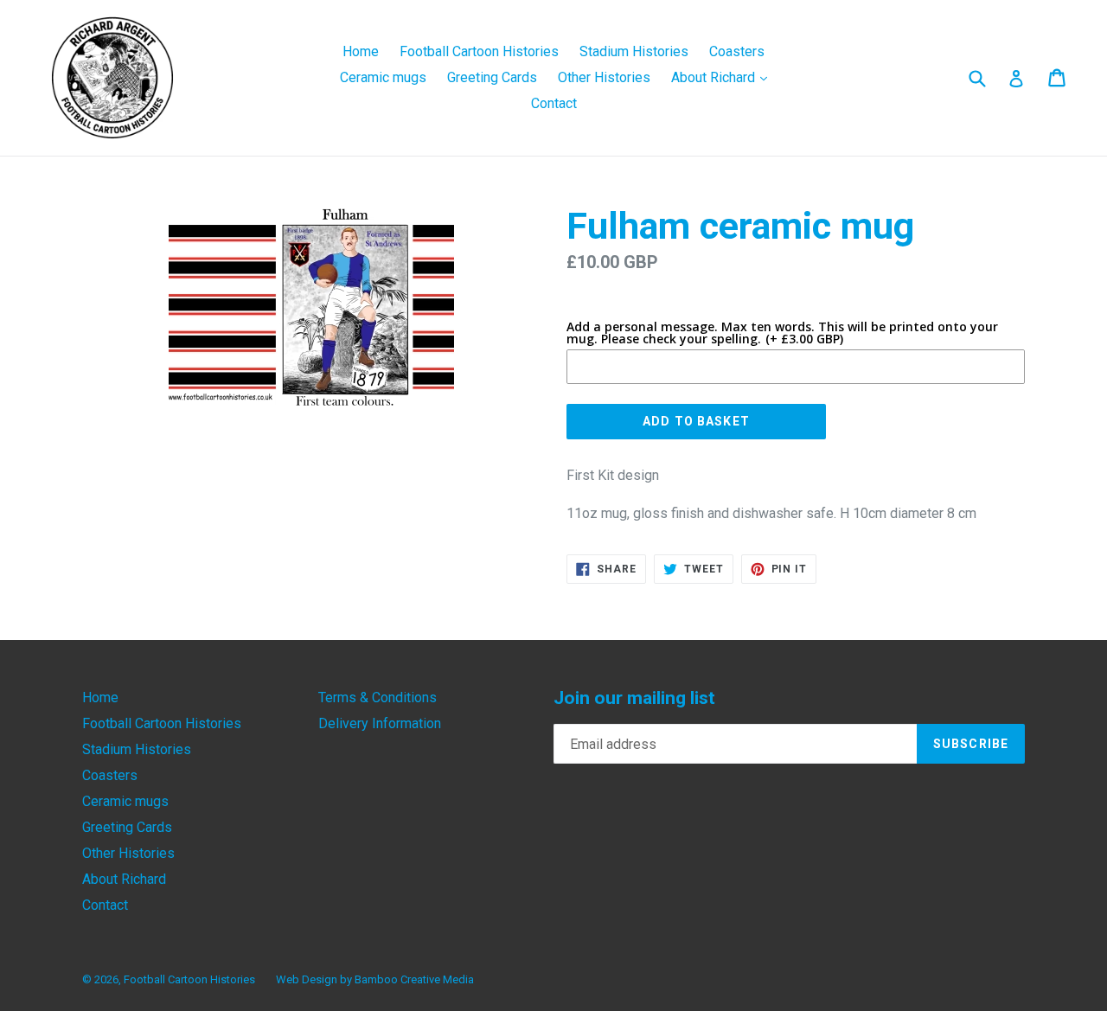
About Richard (723, 77)
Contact (554, 103)
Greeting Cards (492, 77)
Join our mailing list (634, 698)
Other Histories (604, 77)
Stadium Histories (633, 51)
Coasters (737, 51)
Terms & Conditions (377, 697)
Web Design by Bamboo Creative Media (375, 979)
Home (360, 51)
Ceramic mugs (383, 77)
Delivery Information (379, 723)
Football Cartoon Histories (479, 51)
